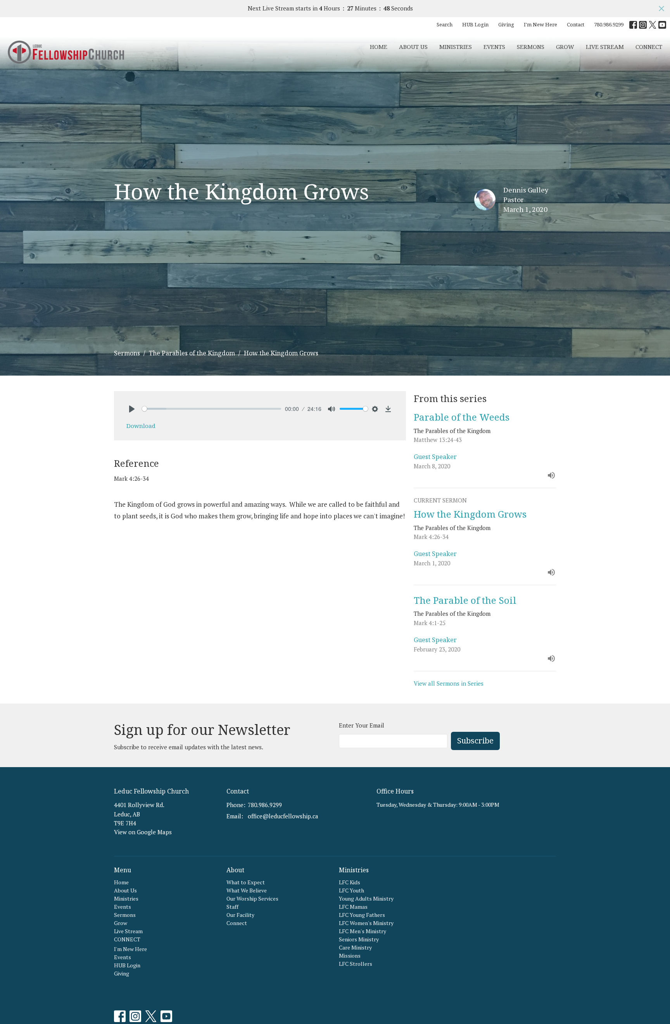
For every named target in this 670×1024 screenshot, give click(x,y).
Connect (236, 923)
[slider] (211, 408)
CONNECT (648, 46)
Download (140, 426)
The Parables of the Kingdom (192, 353)
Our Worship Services (252, 898)
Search (444, 24)
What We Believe (246, 890)
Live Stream (605, 46)
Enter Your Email (361, 725)
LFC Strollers (355, 963)
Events (494, 46)
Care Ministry (355, 947)
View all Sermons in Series (449, 683)
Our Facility (240, 914)
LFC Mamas (353, 906)
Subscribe (475, 740)
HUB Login (475, 24)
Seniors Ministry (359, 939)
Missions (350, 955)
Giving (506, 24)
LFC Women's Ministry (366, 923)
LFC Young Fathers (362, 914)
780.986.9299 (608, 24)
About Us (413, 46)
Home (378, 46)
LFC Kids (349, 882)
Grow (565, 46)
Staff (232, 906)
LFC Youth (351, 890)
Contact (575, 24)
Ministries (455, 46)
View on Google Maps (143, 832)
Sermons (530, 46)
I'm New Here (540, 24)
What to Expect (245, 882)
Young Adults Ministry (366, 898)
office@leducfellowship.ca (283, 816)
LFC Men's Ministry (362, 931)
